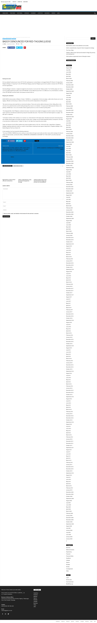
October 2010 (69, 471)
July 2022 (68, 171)
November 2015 (69, 341)
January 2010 (69, 490)
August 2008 (69, 526)
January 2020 (69, 235)
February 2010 (69, 488)
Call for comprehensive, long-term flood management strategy (25, 181)
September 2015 (70, 345)
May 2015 (68, 354)
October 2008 (69, 522)
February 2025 (69, 106)
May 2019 (68, 252)
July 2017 (68, 299)
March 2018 (69, 282)
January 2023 (69, 159)
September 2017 (70, 295)
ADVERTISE (20, 1)
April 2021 (68, 203)
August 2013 (69, 398)
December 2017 (69, 288)
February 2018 (69, 284)
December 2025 (69, 84)
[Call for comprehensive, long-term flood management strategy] (25, 173)
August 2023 (69, 144)
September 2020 (70, 218)
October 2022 (69, 165)
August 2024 (69, 118)
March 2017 (69, 307)
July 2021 (68, 197)
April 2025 (68, 101)
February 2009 (69, 513)
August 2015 (69, 348)
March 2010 (69, 485)
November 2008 (69, 519)
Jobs (35, 606)
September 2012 (70, 422)
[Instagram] (5, 614)
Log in (67, 577)
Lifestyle (68, 560)
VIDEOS (53, 13)
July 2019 (68, 248)
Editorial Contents (9, 37)
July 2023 (68, 146)
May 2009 (68, 507)
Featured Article (69, 556)
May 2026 (68, 74)
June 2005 (68, 534)
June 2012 (68, 428)
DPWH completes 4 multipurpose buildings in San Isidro (50, 148)
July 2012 (68, 426)
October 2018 (69, 267)
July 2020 (68, 222)
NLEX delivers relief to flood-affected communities (9, 180)
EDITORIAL (19, 13)
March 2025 (69, 104)
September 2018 (70, 269)
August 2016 (69, 322)
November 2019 (69, 239)
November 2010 (69, 468)
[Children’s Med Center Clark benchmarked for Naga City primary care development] (41, 173)
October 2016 (69, 318)
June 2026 (68, 72)
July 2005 (68, 532)
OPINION (26, 13)
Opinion (68, 562)
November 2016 (69, 316)
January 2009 (69, 515)
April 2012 (68, 432)
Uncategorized (69, 568)
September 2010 (70, 473)
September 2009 (70, 498)
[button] (94, 13)
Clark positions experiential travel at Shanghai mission (78, 56)
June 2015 (68, 352)
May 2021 (68, 201)
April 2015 (68, 356)
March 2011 (69, 460)
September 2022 (70, 167)
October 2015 (69, 343)
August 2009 (69, 500)
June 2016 (68, 326)
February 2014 (69, 386)
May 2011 (68, 456)
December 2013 (69, 390)
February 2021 (69, 208)
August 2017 (69, 297)
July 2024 (68, 121)
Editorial (35, 596)
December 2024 (69, 110)
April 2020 (68, 229)
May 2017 (68, 303)
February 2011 (69, 462)
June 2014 (68, 377)
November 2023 (69, 138)
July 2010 (68, 477)
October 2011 (69, 445)
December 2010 (69, 466)
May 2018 (68, 278)
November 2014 (69, 367)
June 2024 (68, 123)
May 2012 (68, 430)
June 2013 (68, 403)
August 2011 (69, 449)
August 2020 (69, 220)
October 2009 (69, 496)
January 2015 (69, 362)
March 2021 (69, 205)
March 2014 (69, 384)
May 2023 (68, 150)
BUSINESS (47, 13)
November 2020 (69, 214)
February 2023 (69, 157)
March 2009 (69, 511)
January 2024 (69, 133)
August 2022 (69, 169)
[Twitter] (8, 614)
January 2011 (69, 464)
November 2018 (69, 265)
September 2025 (70, 91)
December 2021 (69, 186)
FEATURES (12, 13)
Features (36, 594)
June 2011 (68, 454)
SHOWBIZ (33, 13)
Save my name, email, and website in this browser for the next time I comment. (21, 213)
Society (67, 566)
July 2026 (68, 70)
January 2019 (69, 261)
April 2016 (68, 331)
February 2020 (69, 233)
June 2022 (68, 174)
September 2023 (70, 142)
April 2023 (68, 152)
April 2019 (68, 254)
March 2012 (69, 435)
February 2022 (69, 182)
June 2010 (68, 479)
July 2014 (68, 375)
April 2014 (68, 381)
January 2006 (69, 530)
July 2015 (68, 350)
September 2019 (70, 244)
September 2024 (70, 116)
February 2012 (69, 437)
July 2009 (68, 502)
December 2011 (69, 441)
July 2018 (68, 273)
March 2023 (69, 155)
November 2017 (69, 290)
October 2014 (69, 369)
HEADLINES (5, 13)
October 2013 (69, 394)
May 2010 (68, 481)
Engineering (69, 551)
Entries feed (69, 579)
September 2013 (70, 396)
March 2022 (69, 180)
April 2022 (68, 178)
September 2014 (70, 371)
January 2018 (69, 286)
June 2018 (68, 275)
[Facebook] (2, 614)
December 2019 (69, 237)
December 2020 (69, 212)
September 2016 (70, 320)
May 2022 (68, 176)
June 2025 (68, 97)
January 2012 (69, 439)
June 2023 (68, 148)
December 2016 (69, 314)
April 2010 (68, 483)
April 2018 (68, 280)
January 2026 (69, 82)
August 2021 (69, 195)
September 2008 (70, 524)
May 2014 (68, 379)
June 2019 (68, 250)
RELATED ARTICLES (7, 165)
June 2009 (68, 505)
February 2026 (69, 80)
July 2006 (68, 528)
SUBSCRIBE (25, 1)
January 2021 (69, 210)
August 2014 (69, 373)
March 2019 (69, 256)
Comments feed (69, 581)
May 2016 (68, 328)
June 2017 (68, 301)
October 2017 (69, 292)
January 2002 (69, 538)
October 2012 (69, 420)
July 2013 (68, 401)
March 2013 (69, 409)
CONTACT (14, 1)
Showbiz (68, 564)
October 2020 (69, 216)
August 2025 (69, 93)
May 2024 (68, 125)
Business (68, 547)
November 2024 (69, 112)
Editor (5, 43)
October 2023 (69, 140)
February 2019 (69, 258)
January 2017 (69, 311)
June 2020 (68, 225)
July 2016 (68, 324)
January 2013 (69, 413)
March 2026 (69, 78)
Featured (68, 554)
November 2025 (69, 87)
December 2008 (69, 517)
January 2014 (69, 388)
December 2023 (69, 135)
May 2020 (68, 227)
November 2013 (69, 392)
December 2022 (69, 161)
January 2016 (69, 337)
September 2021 (70, 193)
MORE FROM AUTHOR (17, 165)
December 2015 (69, 339)
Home (3, 37)
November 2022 (69, 163)
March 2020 (69, 231)
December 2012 (69, 415)
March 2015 (69, 358)
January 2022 (69, 184)
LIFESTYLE (40, 13)
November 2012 (69, 418)
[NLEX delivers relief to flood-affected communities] (10, 173)
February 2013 (69, 411)
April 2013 (68, 407)
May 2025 (68, 99)
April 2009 (68, 509)
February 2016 (69, 335)
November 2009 (69, 494)
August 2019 (69, 246)
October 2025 (69, 89)
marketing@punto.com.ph (6, 610)
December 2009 (69, 492)
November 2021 (69, 188)
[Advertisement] (48, 25)
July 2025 (68, 95)
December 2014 (69, 365)
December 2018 (69, 263)
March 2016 (69, 333)
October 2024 (69, 114)
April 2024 (68, 127)
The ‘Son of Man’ (70, 50)
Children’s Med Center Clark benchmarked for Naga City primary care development (40, 181)
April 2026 (68, 76)
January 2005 (69, 536)
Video (67, 571)
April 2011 (68, 458)
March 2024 (69, 129)
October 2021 (69, 191)
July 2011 (68, 452)
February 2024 (69, 131)
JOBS (58, 13)
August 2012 (69, 424)
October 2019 (69, 241)
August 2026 (69, 68)
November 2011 (69, 443)
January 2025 (69, 108)
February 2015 (69, 360)
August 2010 (69, 475)
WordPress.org (69, 584)
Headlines (13, 38)
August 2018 (69, 271)
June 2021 (68, 199)
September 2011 (70, 447)
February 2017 (69, 309)
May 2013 (68, 405)
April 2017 (68, 305)
